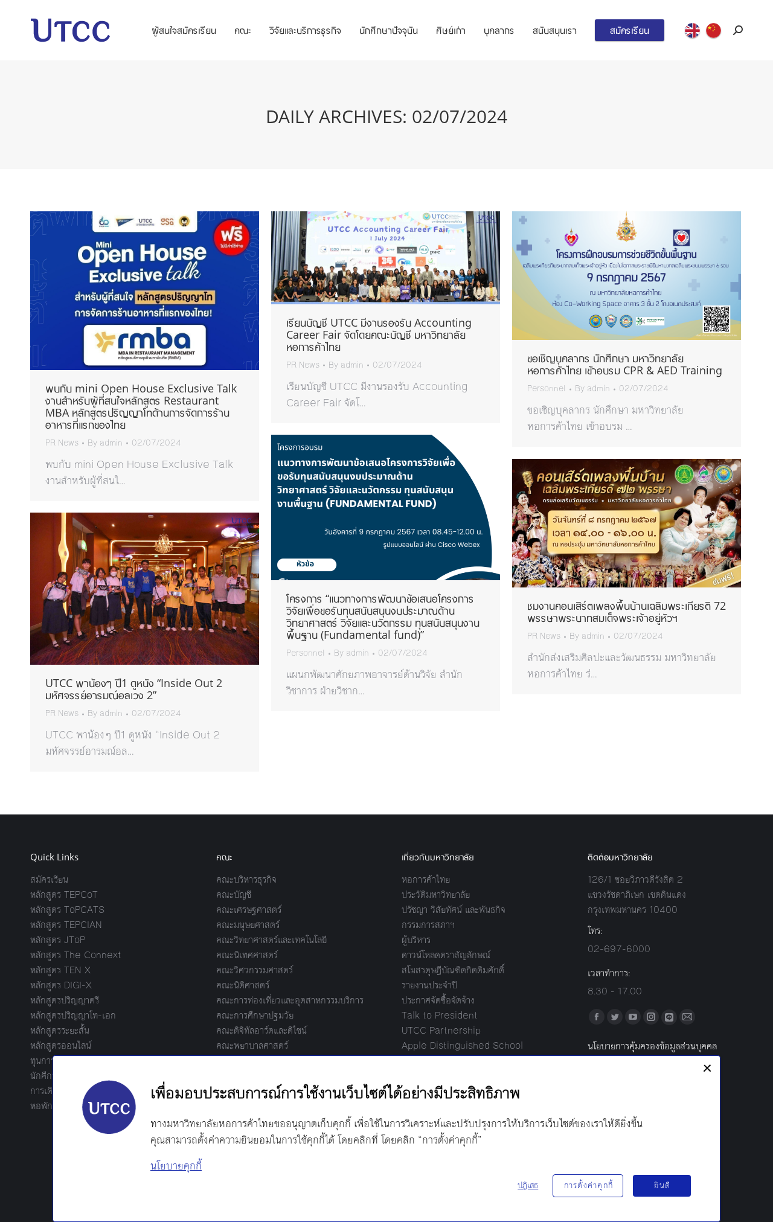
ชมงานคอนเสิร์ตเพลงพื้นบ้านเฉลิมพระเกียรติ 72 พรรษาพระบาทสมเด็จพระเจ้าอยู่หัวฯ (626, 611)
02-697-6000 (619, 949)
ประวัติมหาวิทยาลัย (436, 894)
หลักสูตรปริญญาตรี (64, 1000)
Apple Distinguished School (462, 1045)
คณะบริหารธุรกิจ (246, 879)
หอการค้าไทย (426, 879)
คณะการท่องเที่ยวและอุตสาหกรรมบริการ (290, 1000)
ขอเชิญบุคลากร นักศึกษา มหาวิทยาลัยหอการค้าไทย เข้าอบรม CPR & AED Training (624, 364)
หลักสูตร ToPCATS (67, 909)
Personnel (546, 389)
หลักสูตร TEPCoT (64, 894)
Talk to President (440, 1015)
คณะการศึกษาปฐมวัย (254, 1015)
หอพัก (41, 1106)
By (105, 443)
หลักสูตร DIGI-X (61, 985)
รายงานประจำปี (429, 985)
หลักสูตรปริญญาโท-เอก (73, 1015)
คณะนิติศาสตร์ (242, 985)
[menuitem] (184, 30)
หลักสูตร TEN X (60, 970)
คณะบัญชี (233, 894)
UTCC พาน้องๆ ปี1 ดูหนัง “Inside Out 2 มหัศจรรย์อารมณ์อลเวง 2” (133, 689)
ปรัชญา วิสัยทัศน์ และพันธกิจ (453, 909)
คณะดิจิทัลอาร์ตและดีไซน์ (261, 1030)
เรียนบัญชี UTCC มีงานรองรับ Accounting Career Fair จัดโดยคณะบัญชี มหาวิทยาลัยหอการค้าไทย (379, 334)
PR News (62, 443)
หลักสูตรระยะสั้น (59, 1030)
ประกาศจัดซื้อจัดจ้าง (438, 1000)
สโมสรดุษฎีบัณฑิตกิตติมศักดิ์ (453, 970)
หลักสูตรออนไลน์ (60, 1045)
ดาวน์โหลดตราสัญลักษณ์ (446, 955)
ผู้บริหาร (416, 940)
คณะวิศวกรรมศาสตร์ (254, 970)
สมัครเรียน (49, 879)
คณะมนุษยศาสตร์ (248, 925)
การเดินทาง (51, 1091)
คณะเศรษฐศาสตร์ (248, 909)
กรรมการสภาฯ (428, 925)
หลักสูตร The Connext (75, 955)
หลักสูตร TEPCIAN (66, 925)
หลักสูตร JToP (57, 940)
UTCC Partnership (441, 1030)
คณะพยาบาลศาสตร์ (252, 1045)
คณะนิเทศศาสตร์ (247, 955)
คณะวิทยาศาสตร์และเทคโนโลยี (271, 940)
